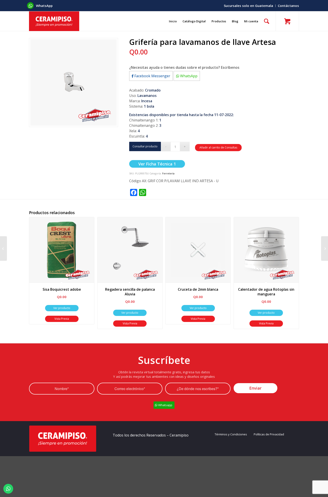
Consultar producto (145, 146)
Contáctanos (288, 5)
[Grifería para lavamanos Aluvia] (3, 248)
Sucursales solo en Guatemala (248, 5)
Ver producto (61, 308)
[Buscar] (266, 21)
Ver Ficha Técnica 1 (157, 164)
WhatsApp (188, 75)
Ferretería (168, 173)
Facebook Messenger (151, 75)
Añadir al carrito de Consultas (218, 147)
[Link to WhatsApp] (30, 5)
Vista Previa (61, 319)
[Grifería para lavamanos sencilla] (324, 248)
